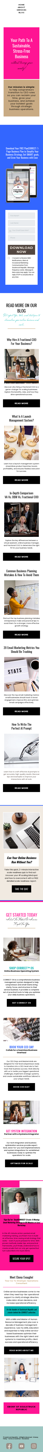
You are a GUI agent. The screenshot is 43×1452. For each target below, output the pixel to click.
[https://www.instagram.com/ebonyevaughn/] (34, 1446)
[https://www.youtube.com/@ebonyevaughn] (21, 1446)
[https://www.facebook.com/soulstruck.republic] (9, 1446)
